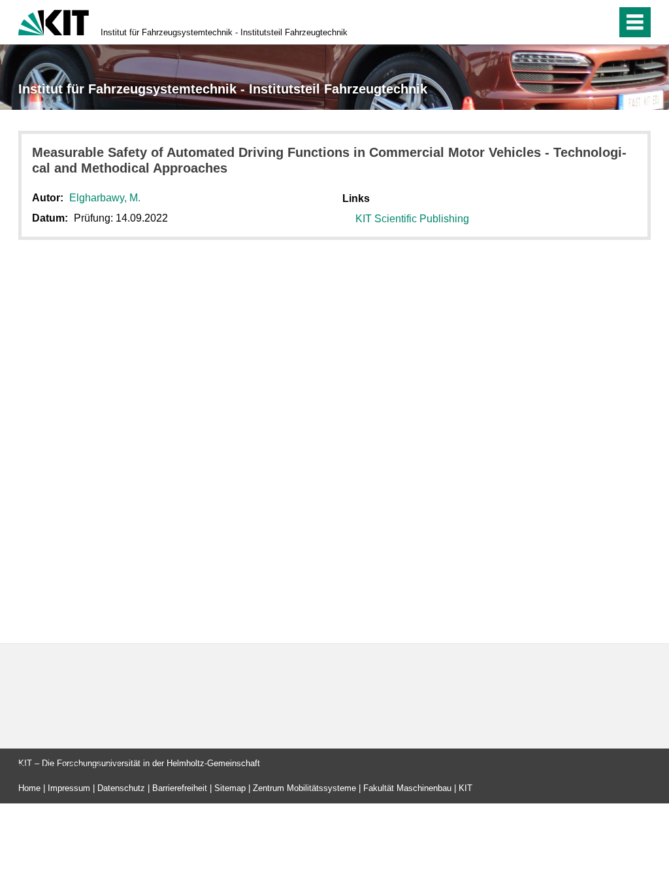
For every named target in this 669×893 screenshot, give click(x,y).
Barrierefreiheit (179, 788)
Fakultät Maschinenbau (407, 788)
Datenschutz (121, 788)
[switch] (578, 22)
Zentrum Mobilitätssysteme (304, 788)
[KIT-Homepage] (53, 21)
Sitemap (230, 788)
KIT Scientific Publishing (412, 218)
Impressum (69, 788)
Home (29, 788)
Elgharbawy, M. (104, 197)
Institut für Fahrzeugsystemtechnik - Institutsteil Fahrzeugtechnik (224, 32)
